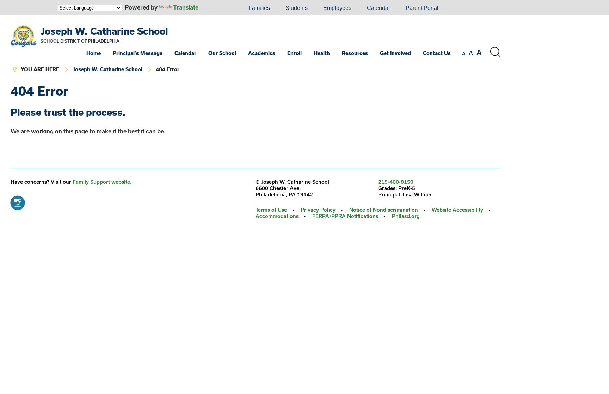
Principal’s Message (137, 53)
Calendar (378, 8)
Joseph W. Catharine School (104, 30)
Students (296, 8)
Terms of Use (271, 210)
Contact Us (437, 53)
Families (259, 8)
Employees (337, 8)
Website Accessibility (457, 210)
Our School (222, 53)
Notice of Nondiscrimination (383, 210)
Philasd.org (406, 216)
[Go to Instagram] (18, 201)
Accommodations (277, 216)
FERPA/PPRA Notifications (345, 216)
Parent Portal (422, 8)
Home (93, 53)
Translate (185, 7)
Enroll (294, 53)
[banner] (255, 49)
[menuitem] (216, 8)
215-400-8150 (395, 182)
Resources (355, 53)
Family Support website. (102, 182)
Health (322, 53)
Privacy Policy (318, 210)
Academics (261, 53)
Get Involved (395, 53)
